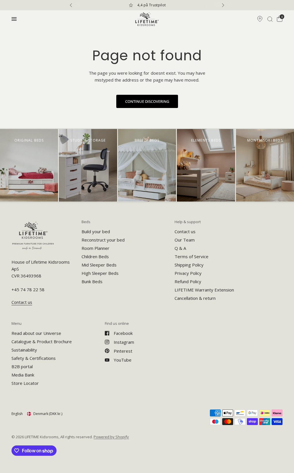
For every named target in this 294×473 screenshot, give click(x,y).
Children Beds (95, 256)
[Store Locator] (259, 19)
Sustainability (24, 350)
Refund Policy (188, 281)
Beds (86, 222)
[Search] (270, 19)
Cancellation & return (195, 298)
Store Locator (25, 383)
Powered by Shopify (111, 436)
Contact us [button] (21, 302)
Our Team (185, 240)
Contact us (185, 231)
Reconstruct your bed (103, 240)
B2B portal (22, 366)
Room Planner (95, 248)
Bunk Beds (92, 281)
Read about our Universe (36, 333)
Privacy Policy (188, 273)
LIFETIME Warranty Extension (204, 290)
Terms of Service (191, 256)
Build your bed (96, 231)
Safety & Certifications (33, 358)
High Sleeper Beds (100, 273)
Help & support (188, 222)
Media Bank (22, 375)
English (17, 413)
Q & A (180, 248)
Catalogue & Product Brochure (41, 341)
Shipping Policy (189, 265)
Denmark (47, 413)
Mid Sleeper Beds (99, 265)
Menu (16, 323)
